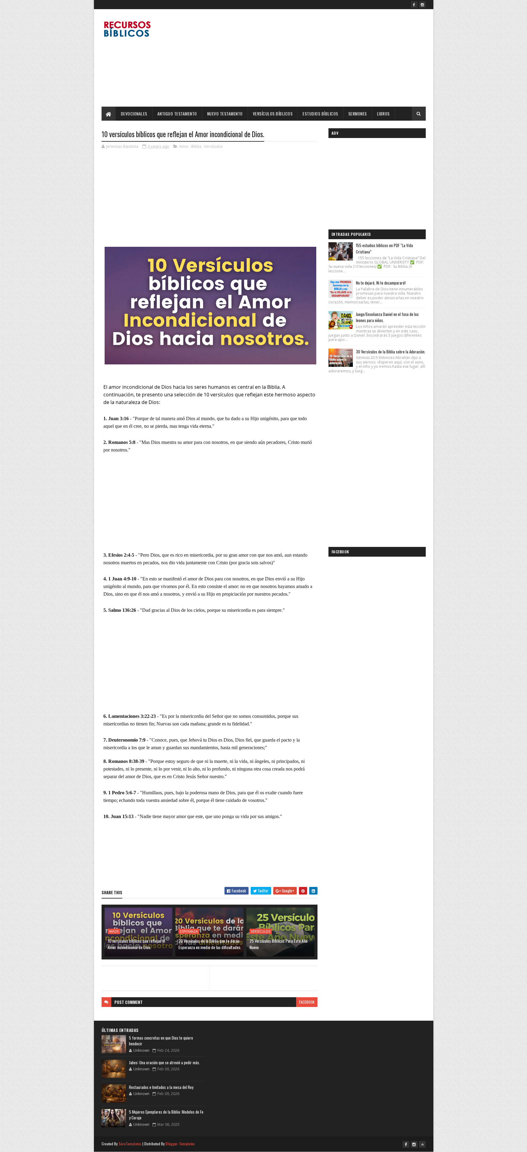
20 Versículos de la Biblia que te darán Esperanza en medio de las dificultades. (209, 944)
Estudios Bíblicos (320, 113)
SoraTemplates (130, 1143)
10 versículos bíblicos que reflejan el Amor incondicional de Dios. (136, 944)
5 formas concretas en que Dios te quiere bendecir (161, 1041)
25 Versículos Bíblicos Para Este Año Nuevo (278, 944)
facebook (306, 1002)
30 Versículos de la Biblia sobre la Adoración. (390, 352)
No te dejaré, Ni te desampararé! (381, 283)
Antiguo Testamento (177, 113)
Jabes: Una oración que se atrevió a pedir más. (164, 1062)
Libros (383, 113)
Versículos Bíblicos (273, 113)
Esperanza (189, 931)
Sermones (357, 113)
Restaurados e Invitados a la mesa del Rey (161, 1087)
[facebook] (414, 4)
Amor (184, 146)
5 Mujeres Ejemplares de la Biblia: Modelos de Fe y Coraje (166, 1115)
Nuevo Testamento (225, 113)
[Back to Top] (422, 1144)
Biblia (196, 146)
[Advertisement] (315, 58)
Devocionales (134, 113)
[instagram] (422, 4)
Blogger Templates (180, 1143)
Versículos (213, 146)
